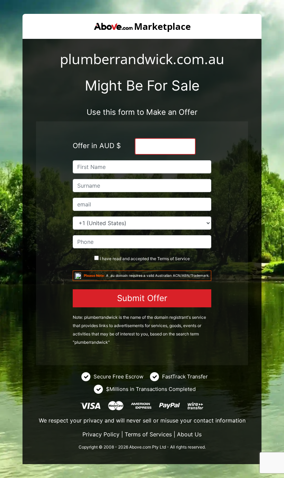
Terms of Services (148, 434)
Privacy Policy (100, 434)
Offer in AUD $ (97, 146)
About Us (189, 434)
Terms (163, 258)
